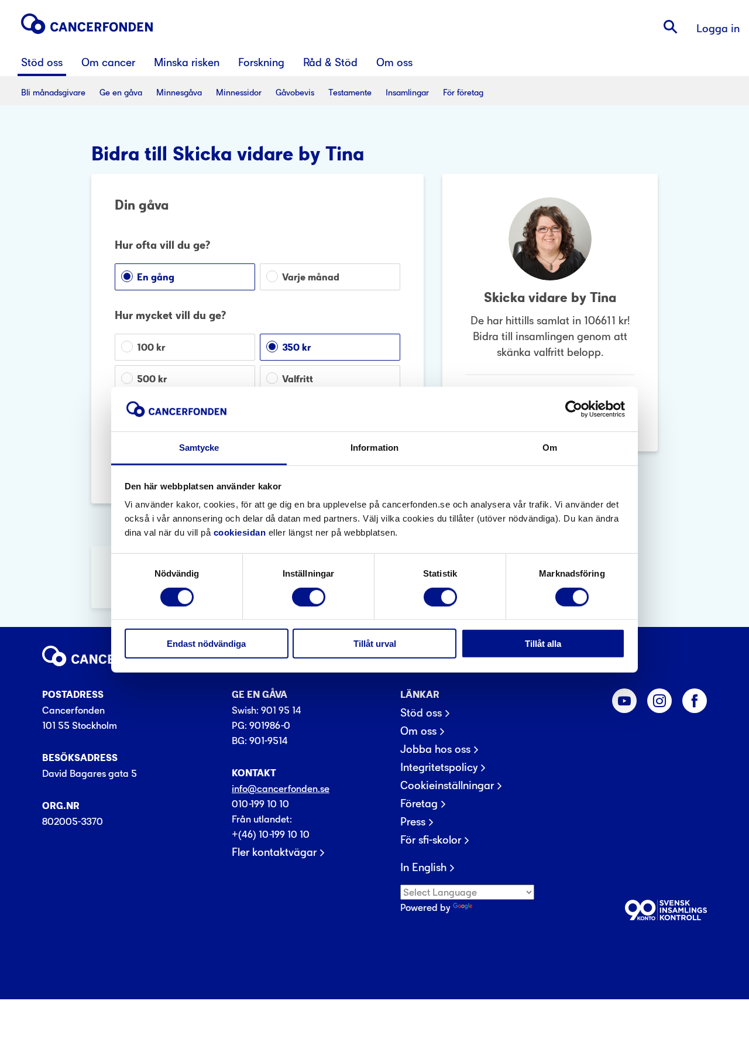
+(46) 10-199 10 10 (271, 834)
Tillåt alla (543, 644)
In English (423, 867)
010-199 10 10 (260, 803)
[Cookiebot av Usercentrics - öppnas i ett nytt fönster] (574, 409)
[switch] (308, 596)
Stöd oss (421, 713)
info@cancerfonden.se (280, 788)
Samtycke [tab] (199, 448)
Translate (495, 907)
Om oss (418, 731)
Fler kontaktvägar (274, 852)
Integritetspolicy (438, 767)
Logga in (718, 28)
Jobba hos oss (435, 749)
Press (412, 822)
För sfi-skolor (430, 840)
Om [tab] (549, 448)
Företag (419, 804)
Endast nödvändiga (206, 644)
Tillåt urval (374, 644)
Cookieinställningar (447, 785)
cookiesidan (240, 532)
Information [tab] (374, 448)
